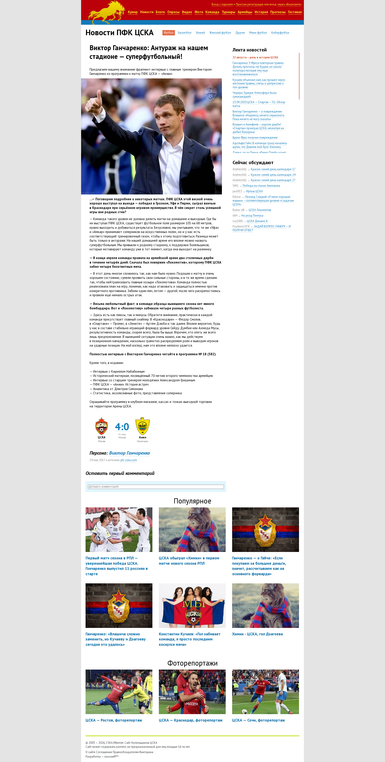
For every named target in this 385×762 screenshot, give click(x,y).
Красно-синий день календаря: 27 (273, 180)
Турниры (228, 12)
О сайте (90, 752)
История (261, 12)
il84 (235, 215)
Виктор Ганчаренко (129, 453)
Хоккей (200, 33)
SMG (235, 186)
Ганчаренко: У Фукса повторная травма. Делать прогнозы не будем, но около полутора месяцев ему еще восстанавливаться (258, 68)
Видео (187, 12)
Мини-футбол (258, 33)
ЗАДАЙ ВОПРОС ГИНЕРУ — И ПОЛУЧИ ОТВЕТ (262, 228)
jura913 (237, 191)
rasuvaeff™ (111, 756)
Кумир (133, 12)
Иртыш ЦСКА (254, 191)
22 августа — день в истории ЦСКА (255, 57)
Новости (147, 12)
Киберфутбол (280, 33)
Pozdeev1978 (241, 226)
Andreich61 (240, 169)
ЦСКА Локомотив (260, 210)
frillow (237, 197)
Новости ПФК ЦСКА (120, 32)
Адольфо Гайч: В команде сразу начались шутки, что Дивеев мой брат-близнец (260, 145)
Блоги (160, 12)
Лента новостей (250, 50)
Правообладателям (126, 752)
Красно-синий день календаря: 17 (273, 169)
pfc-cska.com (129, 460)
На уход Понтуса (252, 215)
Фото (199, 12)
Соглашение (104, 752)
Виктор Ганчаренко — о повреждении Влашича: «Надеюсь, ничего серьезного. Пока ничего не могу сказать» (259, 115)
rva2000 (238, 221)
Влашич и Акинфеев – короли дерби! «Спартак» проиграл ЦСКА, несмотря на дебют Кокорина (258, 128)
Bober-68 (238, 210)
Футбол (169, 33)
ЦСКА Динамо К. (257, 221)
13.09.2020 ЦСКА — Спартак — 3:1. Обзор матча (259, 104)
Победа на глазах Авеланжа (261, 186)
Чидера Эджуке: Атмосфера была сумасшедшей (254, 94)
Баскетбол (184, 33)
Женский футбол (220, 33)
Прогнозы (278, 12)
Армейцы (245, 12)
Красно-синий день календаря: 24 (273, 175)
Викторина (146, 752)
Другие (240, 33)
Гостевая (295, 12)
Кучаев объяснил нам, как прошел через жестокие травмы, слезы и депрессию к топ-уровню (259, 83)
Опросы (173, 12)
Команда (212, 12)
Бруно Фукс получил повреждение (255, 137)
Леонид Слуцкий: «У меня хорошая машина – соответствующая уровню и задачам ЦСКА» (263, 200)
